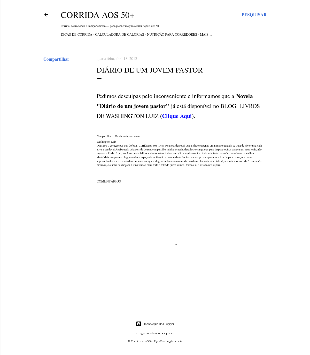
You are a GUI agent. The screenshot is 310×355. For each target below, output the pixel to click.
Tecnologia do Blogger (159, 324)
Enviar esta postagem (127, 136)
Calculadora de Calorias (119, 34)
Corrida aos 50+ (97, 14)
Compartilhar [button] (56, 59)
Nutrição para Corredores (172, 34)
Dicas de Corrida (76, 34)
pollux (170, 333)
